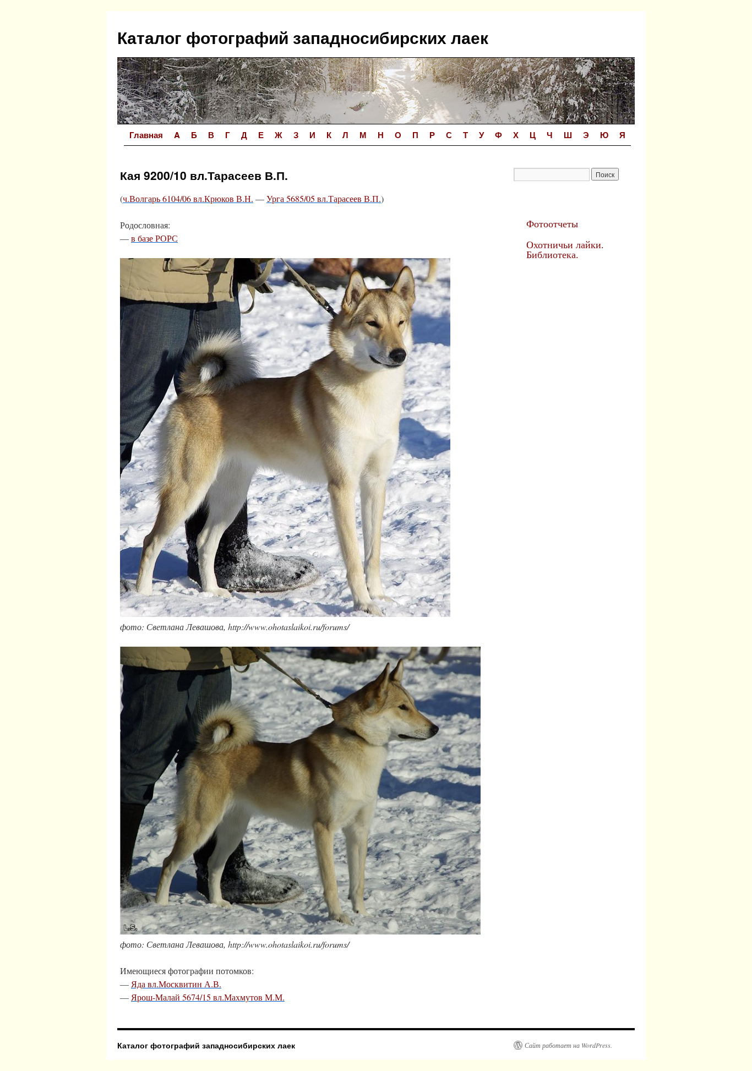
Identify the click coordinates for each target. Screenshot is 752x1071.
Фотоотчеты (552, 223)
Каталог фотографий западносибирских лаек (302, 37)
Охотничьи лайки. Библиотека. (565, 249)
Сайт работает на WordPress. (568, 1045)
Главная (146, 135)
